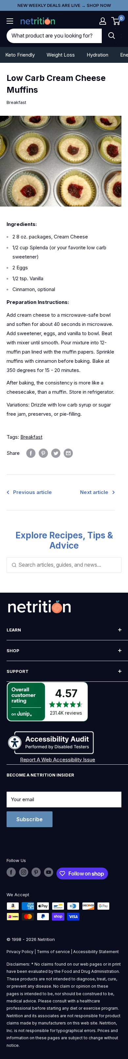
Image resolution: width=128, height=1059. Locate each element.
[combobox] (54, 36)
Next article (94, 492)
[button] (102, 21)
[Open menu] (10, 21)
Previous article (32, 492)
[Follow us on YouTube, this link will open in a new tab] (48, 872)
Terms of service (53, 951)
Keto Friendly (20, 55)
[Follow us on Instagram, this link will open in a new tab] (23, 872)
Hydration (97, 55)
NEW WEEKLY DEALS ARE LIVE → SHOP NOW (64, 5)
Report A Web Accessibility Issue (57, 759)
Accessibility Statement (96, 951)
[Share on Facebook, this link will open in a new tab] (30, 453)
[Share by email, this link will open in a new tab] (68, 453)
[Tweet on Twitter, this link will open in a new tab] (55, 453)
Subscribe (29, 819)
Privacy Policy (20, 951)
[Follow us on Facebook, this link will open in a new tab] (11, 872)
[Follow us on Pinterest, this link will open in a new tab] (36, 872)
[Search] (111, 36)
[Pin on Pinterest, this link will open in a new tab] (43, 453)
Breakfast (16, 102)
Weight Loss (61, 55)
